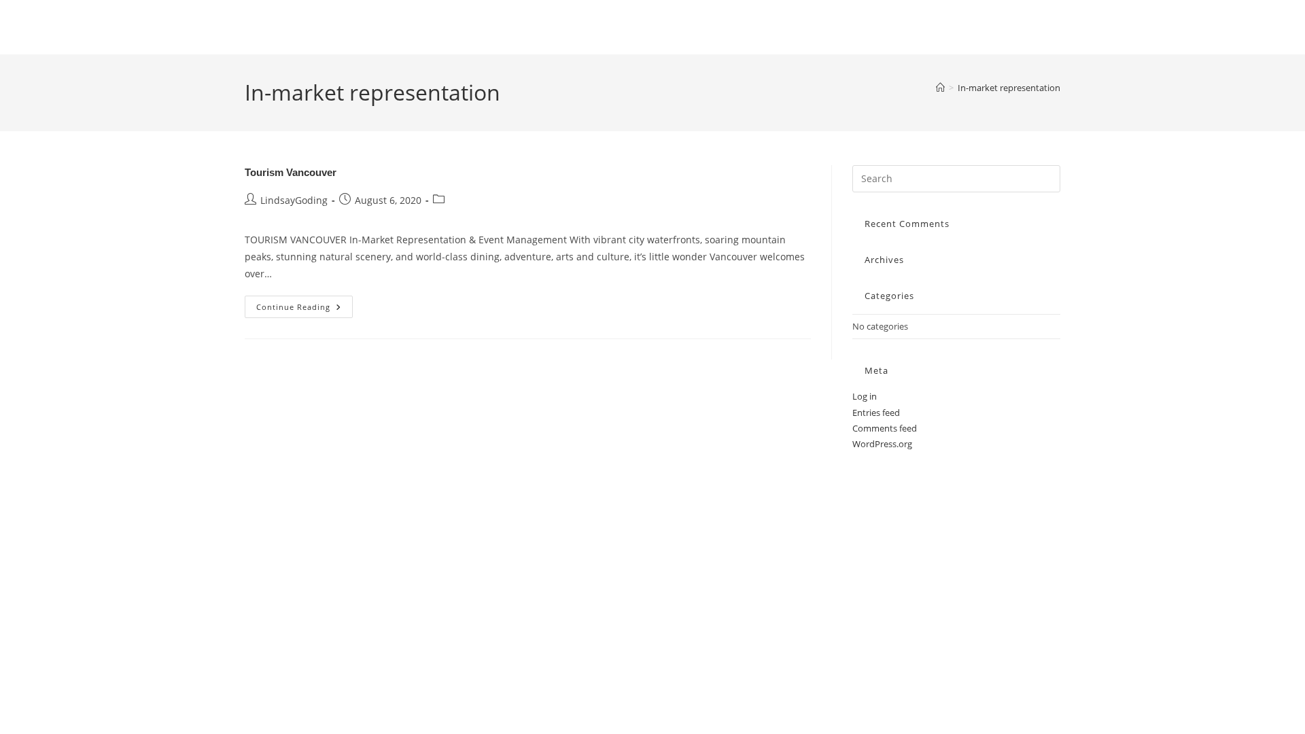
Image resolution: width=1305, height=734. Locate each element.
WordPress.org (882, 444)
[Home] (940, 88)
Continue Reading (304, 309)
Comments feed (884, 428)
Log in (864, 396)
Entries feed (876, 412)
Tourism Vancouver (290, 172)
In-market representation (1009, 88)
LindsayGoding (294, 200)
